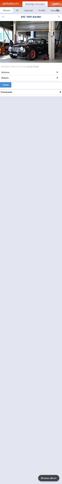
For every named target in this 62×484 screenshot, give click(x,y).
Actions (5, 72)
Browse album (48, 478)
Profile (42, 10)
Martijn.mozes (35, 4)
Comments (6, 92)
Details (5, 78)
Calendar (28, 10)
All (17, 10)
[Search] (57, 10)
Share (6, 85)
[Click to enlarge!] (31, 42)
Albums (6, 10)
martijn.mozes (32, 66)
